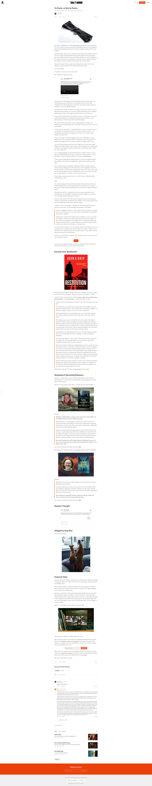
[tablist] (59, 670)
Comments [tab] (57, 670)
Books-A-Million (58, 299)
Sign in (148, 2)
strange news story (78, 45)
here (80, 447)
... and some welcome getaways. (61, 752)
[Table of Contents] (1, 393)
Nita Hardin (59, 681)
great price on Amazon (67, 653)
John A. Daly (61, 737)
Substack (70, 783)
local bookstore (70, 299)
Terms (78, 777)
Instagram (75, 641)
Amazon (80, 297)
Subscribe (142, 2)
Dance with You (92, 588)
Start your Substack (73, 780)
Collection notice (83, 777)
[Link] (53, 252)
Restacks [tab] (62, 670)
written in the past (62, 153)
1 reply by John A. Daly (62, 719)
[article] (76, 737)
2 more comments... (58, 725)
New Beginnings (58, 751)
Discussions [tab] (63, 731)
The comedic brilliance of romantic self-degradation (64, 736)
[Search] (135, 2)
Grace (93, 600)
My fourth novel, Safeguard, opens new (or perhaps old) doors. (67, 744)
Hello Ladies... (58, 734)
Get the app (81, 780)
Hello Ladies (88, 156)
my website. (84, 655)
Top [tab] (55, 731)
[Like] (55, 739)
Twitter (68, 641)
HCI (57, 689)
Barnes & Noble (90, 297)
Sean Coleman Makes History (62, 743)
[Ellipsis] (97, 681)
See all (56, 759)
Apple (83, 297)
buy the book (78, 369)
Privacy (75, 777)
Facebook (63, 641)
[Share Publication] (137, 2)
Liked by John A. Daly (61, 682)
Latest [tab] (59, 731)
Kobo (95, 297)
